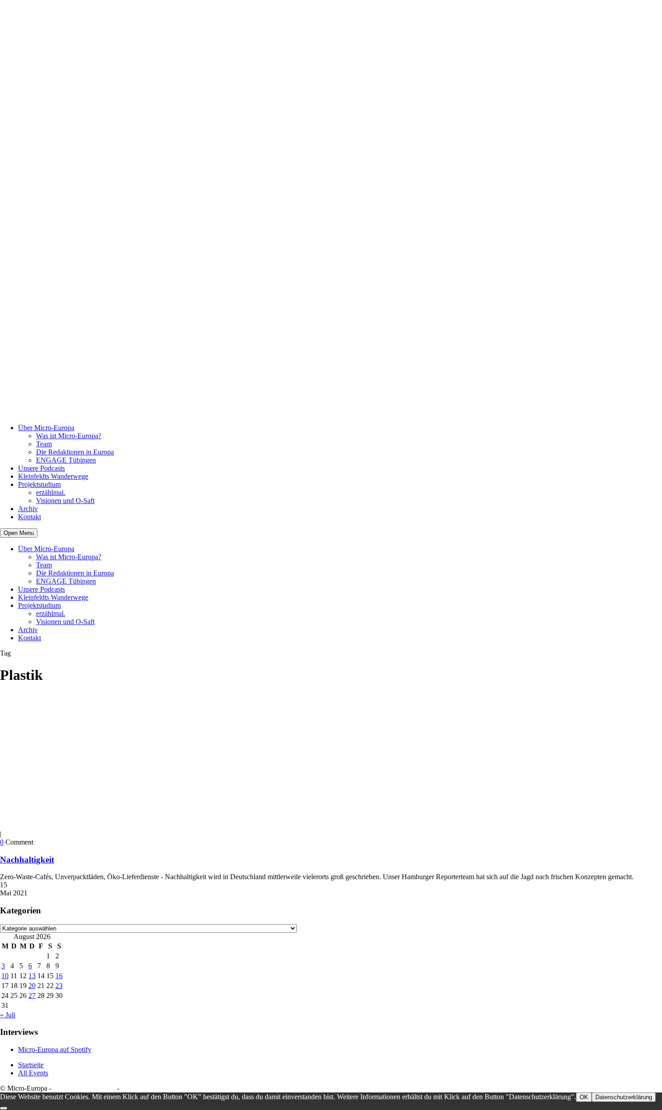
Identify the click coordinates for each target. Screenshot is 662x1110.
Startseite (31, 1065)
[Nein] (3, 1108)
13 (32, 976)
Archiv (28, 508)
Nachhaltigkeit (27, 859)
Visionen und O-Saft (65, 500)
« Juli (7, 1015)
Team (44, 444)
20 (32, 985)
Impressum (136, 1088)
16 (59, 976)
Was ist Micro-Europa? (68, 436)
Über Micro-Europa (46, 427)
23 (59, 985)
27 (32, 995)
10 (5, 976)
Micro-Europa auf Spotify (54, 1049)
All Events (33, 1073)
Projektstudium (39, 484)
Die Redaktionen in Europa (75, 452)
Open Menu (19, 533)
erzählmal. (50, 492)
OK (584, 1097)
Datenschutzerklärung (84, 1088)
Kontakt (29, 517)
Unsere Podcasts (41, 468)
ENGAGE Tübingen (66, 460)
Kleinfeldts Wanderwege (53, 476)
